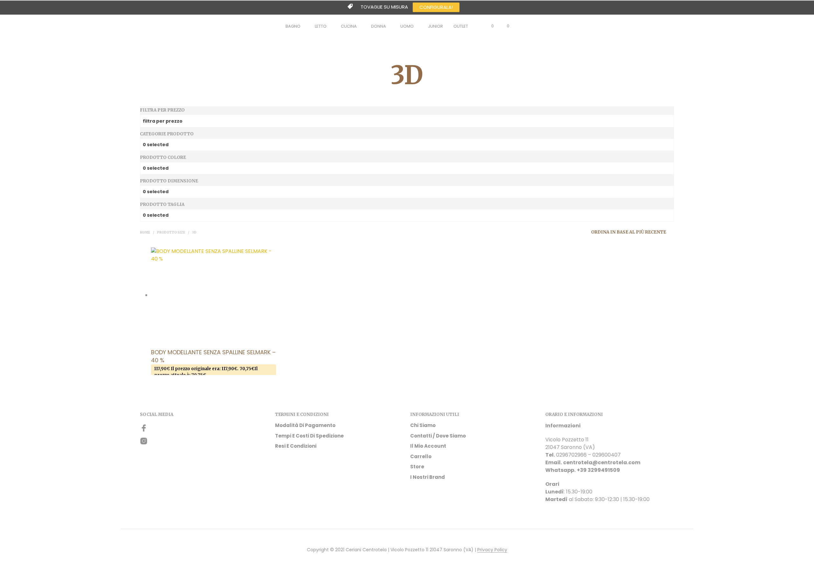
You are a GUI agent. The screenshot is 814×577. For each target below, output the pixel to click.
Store (417, 466)
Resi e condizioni (295, 446)
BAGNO (293, 26)
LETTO (321, 26)
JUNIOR (435, 26)
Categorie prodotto (167, 134)
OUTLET (460, 26)
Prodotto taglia (162, 204)
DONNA (378, 26)
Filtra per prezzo (162, 110)
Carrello (420, 456)
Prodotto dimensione (169, 181)
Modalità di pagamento (305, 425)
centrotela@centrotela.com (601, 462)
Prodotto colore (163, 157)
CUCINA (349, 26)
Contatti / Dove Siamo (438, 435)
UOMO (407, 26)
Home (145, 232)
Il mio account (428, 446)
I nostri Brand (427, 477)
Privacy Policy (492, 550)
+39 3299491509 (598, 470)
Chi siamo (423, 425)
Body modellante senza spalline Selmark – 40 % (213, 356)
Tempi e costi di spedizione (309, 435)
